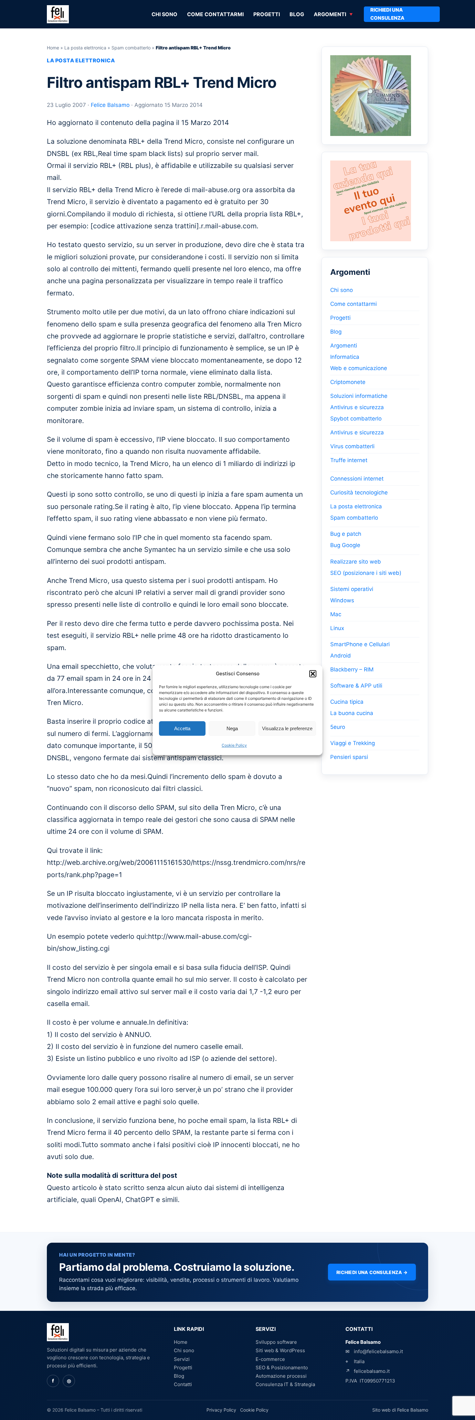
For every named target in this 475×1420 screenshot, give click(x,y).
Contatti (183, 1384)
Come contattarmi (215, 14)
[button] (313, 673)
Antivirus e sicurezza (357, 407)
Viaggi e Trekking (352, 743)
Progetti (266, 14)
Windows (342, 600)
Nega (232, 728)
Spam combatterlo (131, 47)
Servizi (182, 1359)
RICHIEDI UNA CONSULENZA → (371, 1272)
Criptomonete (347, 382)
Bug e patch (345, 534)
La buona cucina (351, 713)
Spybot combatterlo (356, 418)
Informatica (344, 357)
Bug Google (345, 545)
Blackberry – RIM (352, 669)
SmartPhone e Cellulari (360, 644)
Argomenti (330, 14)
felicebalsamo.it (372, 1371)
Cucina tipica (347, 702)
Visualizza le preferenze (287, 728)
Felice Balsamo (110, 105)
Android (340, 655)
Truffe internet (348, 460)
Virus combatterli (352, 446)
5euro (337, 727)
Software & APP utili (356, 685)
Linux (337, 628)
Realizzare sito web (355, 561)
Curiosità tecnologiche (359, 492)
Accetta (182, 728)
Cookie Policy (234, 745)
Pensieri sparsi (349, 757)
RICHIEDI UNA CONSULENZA (387, 14)
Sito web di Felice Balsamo (400, 1410)
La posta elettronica (85, 47)
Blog (297, 14)
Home (53, 47)
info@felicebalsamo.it (378, 1351)
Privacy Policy (221, 1410)
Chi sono (164, 14)
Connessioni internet (357, 478)
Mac (335, 614)
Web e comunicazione (358, 368)
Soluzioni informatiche (358, 396)
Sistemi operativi (351, 589)
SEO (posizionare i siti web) (365, 573)
